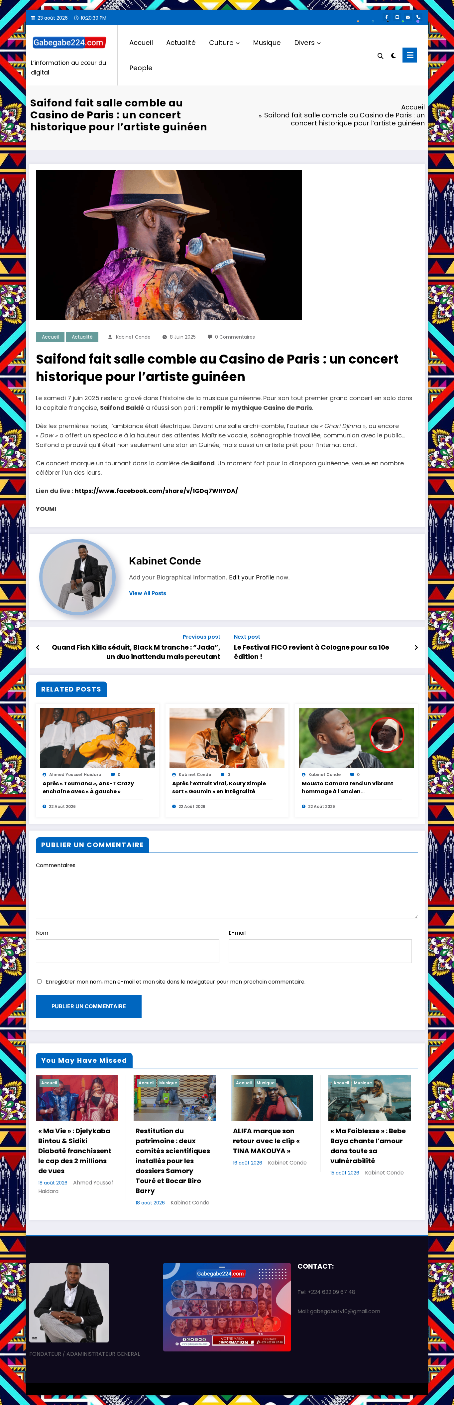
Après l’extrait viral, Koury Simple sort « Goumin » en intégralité (219, 787)
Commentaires (55, 865)
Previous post (201, 637)
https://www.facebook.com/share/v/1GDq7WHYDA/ (156, 491)
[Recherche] (380, 55)
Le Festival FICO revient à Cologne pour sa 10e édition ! (311, 652)
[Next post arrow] (416, 647)
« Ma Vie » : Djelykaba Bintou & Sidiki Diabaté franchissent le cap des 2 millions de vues (74, 1150)
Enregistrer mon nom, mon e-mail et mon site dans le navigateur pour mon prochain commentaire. (175, 982)
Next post (247, 637)
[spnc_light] (393, 55)
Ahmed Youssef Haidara (75, 774)
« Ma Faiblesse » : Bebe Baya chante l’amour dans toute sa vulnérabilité (368, 1146)
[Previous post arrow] (38, 647)
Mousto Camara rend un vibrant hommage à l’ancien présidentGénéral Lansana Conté (349, 788)
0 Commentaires (235, 337)
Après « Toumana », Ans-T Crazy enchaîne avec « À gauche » (88, 787)
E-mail (237, 933)
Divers (304, 42)
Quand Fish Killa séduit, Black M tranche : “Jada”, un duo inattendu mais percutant (136, 652)
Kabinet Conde (133, 337)
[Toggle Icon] (409, 55)
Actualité (181, 42)
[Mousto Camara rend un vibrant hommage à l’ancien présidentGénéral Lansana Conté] (356, 737)
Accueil (141, 42)
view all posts (147, 593)
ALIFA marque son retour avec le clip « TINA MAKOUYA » (266, 1141)
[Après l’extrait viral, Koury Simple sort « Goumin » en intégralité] (227, 737)
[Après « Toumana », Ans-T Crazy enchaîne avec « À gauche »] (97, 737)
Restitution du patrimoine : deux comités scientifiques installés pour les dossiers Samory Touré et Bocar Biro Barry (173, 1160)
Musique (267, 42)
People (141, 68)
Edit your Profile (252, 577)
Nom (42, 933)
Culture (221, 42)
